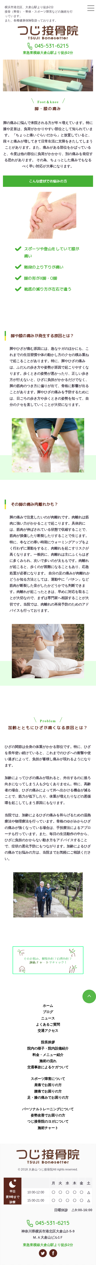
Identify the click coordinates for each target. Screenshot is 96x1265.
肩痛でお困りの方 (48, 1085)
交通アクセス (48, 1030)
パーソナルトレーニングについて (48, 1109)
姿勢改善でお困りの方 (48, 1115)
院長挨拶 (48, 1042)
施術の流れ (48, 1061)
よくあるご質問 (48, 1024)
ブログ (48, 1012)
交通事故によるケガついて (48, 1067)
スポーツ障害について (48, 1079)
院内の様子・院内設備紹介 (48, 1048)
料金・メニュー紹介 (48, 1055)
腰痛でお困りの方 (48, 1091)
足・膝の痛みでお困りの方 (48, 1097)
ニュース (48, 1018)
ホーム (48, 1006)
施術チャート (48, 1128)
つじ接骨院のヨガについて (48, 1121)
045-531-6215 (52, 45)
